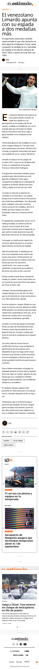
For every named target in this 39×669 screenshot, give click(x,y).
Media (27, 662)
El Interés (14, 651)
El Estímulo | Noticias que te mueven (19, 639)
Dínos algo (19, 662)
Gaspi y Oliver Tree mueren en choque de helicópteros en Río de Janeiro (18, 607)
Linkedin (15, 432)
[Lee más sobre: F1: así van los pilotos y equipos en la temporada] (19, 477)
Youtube (25, 644)
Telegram (19, 432)
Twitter (7, 432)
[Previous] (3, 483)
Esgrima (6, 440)
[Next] (35, 483)
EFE (7, 60)
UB (27, 655)
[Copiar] (27, 432)
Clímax (26, 651)
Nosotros (11, 662)
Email (23, 432)
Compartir (36, 662)
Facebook (3, 432)
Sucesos (4, 601)
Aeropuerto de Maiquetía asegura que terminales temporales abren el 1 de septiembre (19, 540)
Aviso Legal (26, 666)
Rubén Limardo (9, 445)
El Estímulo (19, 3)
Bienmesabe (18, 655)
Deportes (5, 9)
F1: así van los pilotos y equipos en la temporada (18, 496)
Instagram (14, 644)
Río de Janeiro (18, 440)
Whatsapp (11, 432)
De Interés (9, 531)
